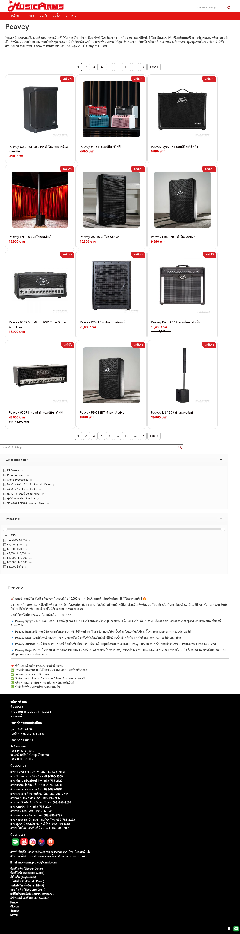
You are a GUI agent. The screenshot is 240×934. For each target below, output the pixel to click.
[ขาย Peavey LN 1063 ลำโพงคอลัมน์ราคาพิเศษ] (40, 200)
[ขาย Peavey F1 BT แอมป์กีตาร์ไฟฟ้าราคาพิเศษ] (111, 109)
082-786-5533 (52, 785)
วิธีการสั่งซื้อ (18, 702)
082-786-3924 (42, 806)
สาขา (30, 15)
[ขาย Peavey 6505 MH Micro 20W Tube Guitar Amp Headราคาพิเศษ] (40, 285)
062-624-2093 (56, 772)
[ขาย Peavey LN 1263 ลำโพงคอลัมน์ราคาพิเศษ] (183, 375)
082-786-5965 (61, 823)
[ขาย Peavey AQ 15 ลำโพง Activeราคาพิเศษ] (111, 200)
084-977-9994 (53, 789)
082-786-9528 (44, 811)
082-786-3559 (53, 776)
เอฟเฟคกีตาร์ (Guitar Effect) (27, 885)
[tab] (114, 459)
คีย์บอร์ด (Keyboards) (23, 877)
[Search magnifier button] (229, 7)
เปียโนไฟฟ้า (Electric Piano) (27, 881)
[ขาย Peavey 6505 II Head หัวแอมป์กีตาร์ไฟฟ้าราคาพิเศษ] (40, 375)
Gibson (14, 906)
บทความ (71, 15)
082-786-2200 (62, 802)
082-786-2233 (65, 819)
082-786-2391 (61, 828)
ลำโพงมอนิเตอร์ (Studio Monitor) (30, 898)
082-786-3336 (51, 798)
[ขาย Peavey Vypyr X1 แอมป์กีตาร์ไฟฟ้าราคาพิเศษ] (183, 109)
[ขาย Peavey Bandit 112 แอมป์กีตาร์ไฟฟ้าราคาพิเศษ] (183, 285)
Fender (14, 902)
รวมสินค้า (17, 716)
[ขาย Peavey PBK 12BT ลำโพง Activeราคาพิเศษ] (111, 375)
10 (126, 67)
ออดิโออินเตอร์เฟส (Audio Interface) (32, 893)
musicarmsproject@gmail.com (37, 862)
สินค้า (43, 15)
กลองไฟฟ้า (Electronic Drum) (27, 889)
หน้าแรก (16, 15)
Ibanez (14, 910)
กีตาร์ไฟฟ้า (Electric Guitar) (26, 868)
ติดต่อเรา (16, 706)
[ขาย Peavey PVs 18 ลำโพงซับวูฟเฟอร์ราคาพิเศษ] (111, 285)
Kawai (14, 914)
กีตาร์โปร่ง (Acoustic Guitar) (27, 872)
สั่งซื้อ (56, 15)
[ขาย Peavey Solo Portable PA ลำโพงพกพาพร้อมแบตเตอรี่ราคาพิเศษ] (40, 109)
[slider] (5, 529)
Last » (154, 67)
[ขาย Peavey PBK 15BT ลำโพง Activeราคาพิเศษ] (183, 200)
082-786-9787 (53, 815)
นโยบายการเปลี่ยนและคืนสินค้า (31, 711)
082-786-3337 (53, 780)
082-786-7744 (59, 793)
